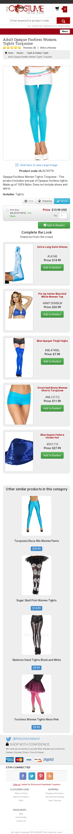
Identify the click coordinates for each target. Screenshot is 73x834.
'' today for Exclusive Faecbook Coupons (36, 784)
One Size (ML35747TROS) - (20, 213)
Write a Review (48, 47)
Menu (65, 31)
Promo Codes (21, 817)
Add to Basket (55, 225)
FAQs (21, 800)
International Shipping (54, 797)
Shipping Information (55, 793)
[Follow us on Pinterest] (41, 779)
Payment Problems (21, 797)
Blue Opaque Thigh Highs (52, 340)
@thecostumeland (26, 738)
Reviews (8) (29, 47)
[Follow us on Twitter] (32, 779)
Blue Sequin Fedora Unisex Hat (52, 436)
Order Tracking (54, 800)
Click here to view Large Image (38, 165)
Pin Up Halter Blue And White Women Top (52, 295)
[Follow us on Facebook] (23, 779)
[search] (63, 20)
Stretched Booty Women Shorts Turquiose (52, 389)
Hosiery (20, 53)
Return (64, 201)
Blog (21, 814)
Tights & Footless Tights (37, 53)
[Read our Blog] (50, 779)
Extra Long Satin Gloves (52, 246)
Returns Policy (21, 793)
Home (10, 53)
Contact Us (21, 821)
